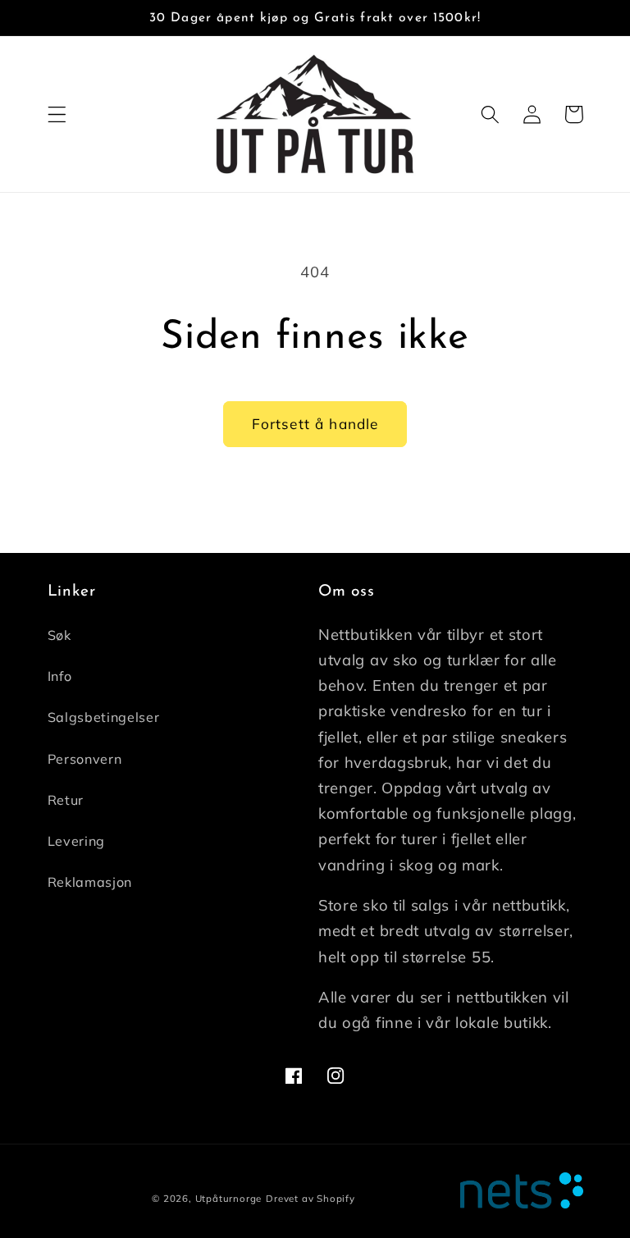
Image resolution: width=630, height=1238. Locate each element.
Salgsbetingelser (104, 717)
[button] (57, 114)
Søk (59, 635)
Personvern (85, 759)
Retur (66, 800)
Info (60, 676)
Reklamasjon (90, 882)
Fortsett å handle (315, 423)
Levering (77, 841)
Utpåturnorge (228, 1198)
